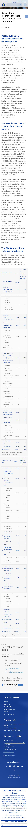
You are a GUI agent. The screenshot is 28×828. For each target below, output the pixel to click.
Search (20, 4)
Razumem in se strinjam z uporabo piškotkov (15, 821)
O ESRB (6, 701)
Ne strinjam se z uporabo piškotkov (15, 825)
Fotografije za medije (10, 709)
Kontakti (6, 711)
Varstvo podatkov (9, 740)
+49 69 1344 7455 (13, 669)
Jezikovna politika (9, 752)
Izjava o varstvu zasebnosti (15, 815)
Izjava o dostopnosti (10, 749)
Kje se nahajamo (9, 714)
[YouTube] (18, 766)
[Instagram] (14, 766)
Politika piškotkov (9, 747)
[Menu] (25, 4)
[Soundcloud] (22, 766)
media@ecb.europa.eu (15, 672)
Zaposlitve (7, 704)
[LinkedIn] (10, 766)
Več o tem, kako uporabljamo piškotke (15, 817)
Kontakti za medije (10, 685)
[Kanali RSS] (14, 770)
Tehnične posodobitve (10, 728)
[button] (25, 2)
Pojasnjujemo (8, 706)
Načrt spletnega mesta (10, 755)
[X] (6, 766)
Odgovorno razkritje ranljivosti (13, 730)
